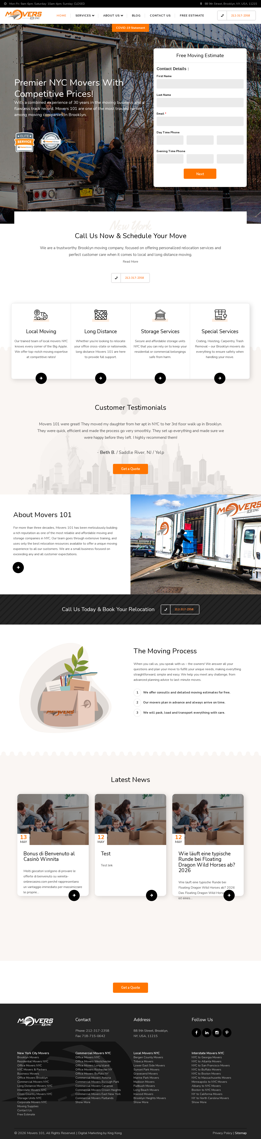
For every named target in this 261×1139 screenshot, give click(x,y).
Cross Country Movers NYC (34, 1094)
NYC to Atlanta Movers (206, 1061)
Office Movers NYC (29, 1065)
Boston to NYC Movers (206, 1090)
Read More (130, 262)
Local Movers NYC (147, 1053)
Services (83, 16)
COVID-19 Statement (130, 28)
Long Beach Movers (146, 1090)
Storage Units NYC (29, 1098)
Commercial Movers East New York (98, 1094)
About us (111, 16)
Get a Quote (130, 469)
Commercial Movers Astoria (93, 1078)
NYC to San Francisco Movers (211, 1065)
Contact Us (24, 1110)
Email (161, 113)
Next (200, 174)
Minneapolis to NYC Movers (209, 1082)
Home (61, 16)
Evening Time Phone (171, 151)
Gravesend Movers (146, 1074)
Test (106, 853)
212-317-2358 (240, 16)
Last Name (164, 95)
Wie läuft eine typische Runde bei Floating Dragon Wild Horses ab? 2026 (206, 862)
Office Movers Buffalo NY (92, 1074)
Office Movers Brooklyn (32, 1078)
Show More (82, 1102)
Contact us (160, 16)
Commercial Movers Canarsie (94, 1086)
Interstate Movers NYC (31, 1090)
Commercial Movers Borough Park (97, 1082)
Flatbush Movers (144, 1086)
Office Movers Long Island (92, 1065)
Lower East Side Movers (149, 1065)
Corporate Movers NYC (32, 1102)
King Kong (114, 1133)
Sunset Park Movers (146, 1070)
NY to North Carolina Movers (210, 1098)
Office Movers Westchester (93, 1061)
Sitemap (241, 1133)
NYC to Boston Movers (206, 1074)
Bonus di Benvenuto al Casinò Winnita (49, 856)
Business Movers (28, 1074)
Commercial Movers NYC (33, 1082)
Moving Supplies (28, 1106)
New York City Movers (33, 1053)
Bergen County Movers (148, 1057)
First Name (164, 76)
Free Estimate (192, 16)
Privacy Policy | (223, 1133)
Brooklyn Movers (28, 1057)
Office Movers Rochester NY (93, 1070)
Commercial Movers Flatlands (94, 1098)
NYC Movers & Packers (32, 1070)
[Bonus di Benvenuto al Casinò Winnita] (74, 895)
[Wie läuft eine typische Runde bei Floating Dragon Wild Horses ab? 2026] (229, 895)
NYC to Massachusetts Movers (211, 1078)
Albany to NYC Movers (206, 1086)
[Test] (151, 895)
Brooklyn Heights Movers (150, 1098)
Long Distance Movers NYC (34, 1086)
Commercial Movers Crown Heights (98, 1090)
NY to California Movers (207, 1094)
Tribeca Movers (143, 1061)
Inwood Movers (143, 1094)
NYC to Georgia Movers (207, 1057)
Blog (136, 16)
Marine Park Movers (146, 1078)
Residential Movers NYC (32, 1061)
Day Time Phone (168, 132)
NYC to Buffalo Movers (206, 1070)
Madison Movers (144, 1082)
